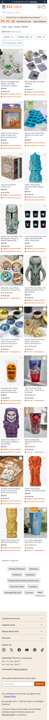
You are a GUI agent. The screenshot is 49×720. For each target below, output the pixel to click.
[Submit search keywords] (4, 12)
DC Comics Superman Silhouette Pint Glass (33, 541)
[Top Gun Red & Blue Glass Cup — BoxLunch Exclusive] (35, 370)
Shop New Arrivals (23, 21)
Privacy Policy (10, 696)
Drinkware (17, 575)
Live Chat (28, 658)
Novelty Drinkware (17, 569)
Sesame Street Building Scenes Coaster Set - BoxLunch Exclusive (10, 491)
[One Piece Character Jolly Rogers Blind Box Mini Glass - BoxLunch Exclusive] (35, 218)
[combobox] (23, 12)
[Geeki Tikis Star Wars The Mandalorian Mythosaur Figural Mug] (35, 270)
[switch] (12, 43)
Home (4, 27)
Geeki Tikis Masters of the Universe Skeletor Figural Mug (10, 442)
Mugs (40, 592)
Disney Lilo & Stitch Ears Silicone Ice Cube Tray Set (35, 135)
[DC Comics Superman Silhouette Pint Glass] (35, 522)
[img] (4, 650)
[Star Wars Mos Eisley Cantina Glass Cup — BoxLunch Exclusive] (11, 370)
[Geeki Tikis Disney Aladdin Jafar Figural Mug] (35, 471)
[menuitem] (43, 6)
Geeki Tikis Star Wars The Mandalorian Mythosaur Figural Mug (35, 290)
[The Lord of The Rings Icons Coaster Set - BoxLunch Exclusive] (11, 322)
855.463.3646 (8, 715)
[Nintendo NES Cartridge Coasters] (35, 64)
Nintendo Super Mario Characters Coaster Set (10, 289)
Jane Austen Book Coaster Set (8, 186)
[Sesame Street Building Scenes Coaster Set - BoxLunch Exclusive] (11, 471)
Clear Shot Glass (17, 586)
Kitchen (17, 27)
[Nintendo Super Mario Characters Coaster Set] (11, 270)
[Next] (44, 2)
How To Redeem (39, 21)
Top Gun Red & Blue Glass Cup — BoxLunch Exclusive (34, 390)
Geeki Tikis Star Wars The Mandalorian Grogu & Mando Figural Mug (11, 238)
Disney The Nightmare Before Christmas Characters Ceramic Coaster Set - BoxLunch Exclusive (10, 84)
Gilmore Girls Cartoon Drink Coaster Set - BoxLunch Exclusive (10, 135)
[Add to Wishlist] (20, 51)
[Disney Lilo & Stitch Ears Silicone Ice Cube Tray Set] (35, 115)
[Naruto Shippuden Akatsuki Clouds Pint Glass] (35, 422)
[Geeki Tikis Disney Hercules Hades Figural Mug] (35, 167)
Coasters (29, 592)
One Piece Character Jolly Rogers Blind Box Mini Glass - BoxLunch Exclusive (35, 238)
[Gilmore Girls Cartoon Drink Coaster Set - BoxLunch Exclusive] (11, 115)
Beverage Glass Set (13, 592)
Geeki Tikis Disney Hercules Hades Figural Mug (34, 187)
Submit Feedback (20, 669)
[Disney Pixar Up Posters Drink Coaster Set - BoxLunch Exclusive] (35, 322)
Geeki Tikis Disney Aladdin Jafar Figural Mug (35, 490)
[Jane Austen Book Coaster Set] (11, 167)
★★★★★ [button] (5, 91)
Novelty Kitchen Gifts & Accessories (23, 581)
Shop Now (33, 2)
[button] (3, 6)
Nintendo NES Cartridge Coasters (35, 83)
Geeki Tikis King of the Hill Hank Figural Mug (10, 541)
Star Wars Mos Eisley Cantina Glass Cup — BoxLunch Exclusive (9, 390)
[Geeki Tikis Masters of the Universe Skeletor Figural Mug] (11, 422)
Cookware (33, 586)
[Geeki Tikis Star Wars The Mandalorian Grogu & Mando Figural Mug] (11, 218)
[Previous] (2, 2)
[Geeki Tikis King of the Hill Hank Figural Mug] (11, 522)
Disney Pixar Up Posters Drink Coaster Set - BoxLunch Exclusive (35, 341)
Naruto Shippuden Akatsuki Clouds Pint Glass (33, 442)
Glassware (33, 569)
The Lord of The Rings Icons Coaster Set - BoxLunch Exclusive (10, 341)
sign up (40, 684)
